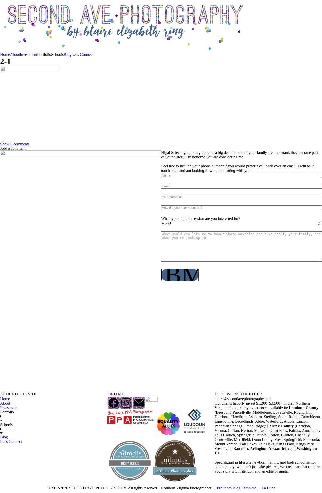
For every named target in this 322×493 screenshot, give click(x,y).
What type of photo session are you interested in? (200, 218)
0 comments (14, 144)
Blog (67, 54)
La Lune (268, 488)
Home (5, 54)
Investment (28, 54)
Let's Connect (82, 54)
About (15, 54)
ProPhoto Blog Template (236, 488)
